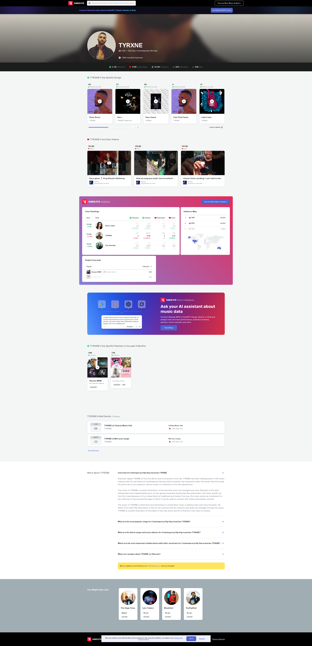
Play (100, 101)
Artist (97, 218)
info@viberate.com (154, 566)
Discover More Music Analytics (229, 3)
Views (173, 218)
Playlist (89, 267)
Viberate (76, 3)
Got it (191, 639)
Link (104, 272)
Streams (148, 218)
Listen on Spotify (215, 127)
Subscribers (161, 218)
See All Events (93, 451)
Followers (135, 218)
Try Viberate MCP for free (222, 10)
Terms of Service (218, 639)
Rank (88, 218)
